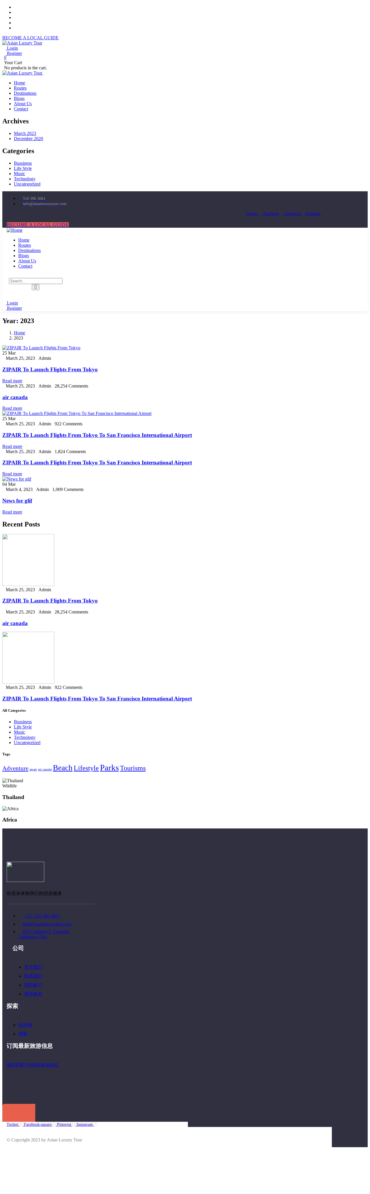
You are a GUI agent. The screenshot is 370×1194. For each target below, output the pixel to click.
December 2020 (28, 138)
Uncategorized (27, 183)
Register (14, 53)
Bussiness (23, 163)
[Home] (15, 230)
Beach (63, 767)
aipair (33, 769)
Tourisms (133, 768)
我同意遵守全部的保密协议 (33, 1065)
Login (12, 48)
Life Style (23, 168)
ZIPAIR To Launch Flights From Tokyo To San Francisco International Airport (97, 435)
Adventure (15, 768)
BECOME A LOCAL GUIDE (30, 37)
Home (19, 332)
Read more (12, 380)
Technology (25, 178)
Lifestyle (86, 768)
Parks (109, 767)
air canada (15, 397)
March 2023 (25, 133)
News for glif (17, 501)
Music (19, 173)
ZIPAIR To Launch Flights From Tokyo (50, 369)
